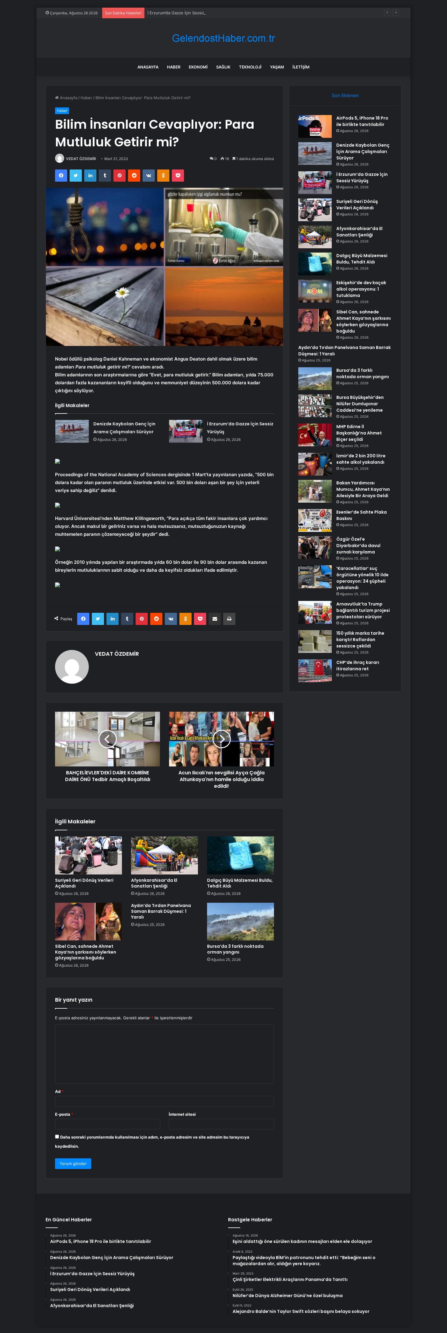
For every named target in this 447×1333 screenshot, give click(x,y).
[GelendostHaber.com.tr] (223, 38)
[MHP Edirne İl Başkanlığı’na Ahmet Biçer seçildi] (315, 435)
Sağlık (223, 67)
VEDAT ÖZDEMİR (81, 158)
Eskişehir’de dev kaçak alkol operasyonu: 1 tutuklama (361, 289)
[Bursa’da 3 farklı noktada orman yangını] (240, 921)
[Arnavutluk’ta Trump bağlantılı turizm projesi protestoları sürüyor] (315, 612)
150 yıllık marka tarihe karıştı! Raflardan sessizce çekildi (360, 639)
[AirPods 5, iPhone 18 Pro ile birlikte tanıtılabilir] (315, 126)
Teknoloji (250, 67)
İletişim (301, 67)
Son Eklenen (345, 95)
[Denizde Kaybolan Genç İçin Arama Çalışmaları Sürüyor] (72, 431)
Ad (59, 1091)
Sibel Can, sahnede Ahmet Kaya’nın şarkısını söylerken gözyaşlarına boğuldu (85, 952)
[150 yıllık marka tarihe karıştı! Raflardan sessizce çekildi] (315, 641)
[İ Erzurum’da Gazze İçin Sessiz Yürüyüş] (186, 431)
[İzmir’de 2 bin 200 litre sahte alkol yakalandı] (315, 464)
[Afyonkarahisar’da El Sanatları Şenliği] (164, 855)
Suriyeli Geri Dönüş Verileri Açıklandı (84, 883)
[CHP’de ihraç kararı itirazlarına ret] (315, 670)
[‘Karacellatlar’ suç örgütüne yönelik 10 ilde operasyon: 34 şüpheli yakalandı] (315, 576)
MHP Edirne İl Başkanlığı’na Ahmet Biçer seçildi (359, 433)
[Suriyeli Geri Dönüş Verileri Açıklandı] (88, 855)
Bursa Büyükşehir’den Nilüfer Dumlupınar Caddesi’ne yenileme (360, 403)
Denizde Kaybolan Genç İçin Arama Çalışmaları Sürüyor (363, 151)
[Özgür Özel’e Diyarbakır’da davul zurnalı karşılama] (315, 547)
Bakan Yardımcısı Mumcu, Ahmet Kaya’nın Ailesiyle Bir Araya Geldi (363, 489)
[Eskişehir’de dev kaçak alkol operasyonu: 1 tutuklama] (315, 291)
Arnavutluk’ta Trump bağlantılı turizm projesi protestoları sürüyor (363, 610)
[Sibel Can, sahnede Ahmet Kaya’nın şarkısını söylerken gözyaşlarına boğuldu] (88, 921)
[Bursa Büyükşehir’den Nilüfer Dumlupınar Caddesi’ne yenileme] (315, 405)
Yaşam (277, 67)
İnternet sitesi (182, 1114)
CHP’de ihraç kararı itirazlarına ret (357, 665)
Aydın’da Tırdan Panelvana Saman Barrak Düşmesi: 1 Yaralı (161, 911)
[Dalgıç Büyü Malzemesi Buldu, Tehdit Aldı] (240, 855)
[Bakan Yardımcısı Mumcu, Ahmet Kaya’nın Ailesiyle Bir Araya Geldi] (315, 491)
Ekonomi (198, 67)
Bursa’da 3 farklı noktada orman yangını (235, 949)
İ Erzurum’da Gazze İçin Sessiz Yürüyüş (184, 12)
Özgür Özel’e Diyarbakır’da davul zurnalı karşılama (358, 545)
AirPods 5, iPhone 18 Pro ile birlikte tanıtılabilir (362, 121)
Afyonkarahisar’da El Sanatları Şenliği (154, 883)
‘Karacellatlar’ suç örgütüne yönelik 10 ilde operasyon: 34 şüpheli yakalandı (362, 578)
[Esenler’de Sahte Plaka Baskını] (315, 520)
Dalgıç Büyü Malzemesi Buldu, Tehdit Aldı (240, 883)
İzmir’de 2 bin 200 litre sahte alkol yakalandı (361, 459)
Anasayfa (147, 67)
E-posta (64, 1114)
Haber (173, 67)
